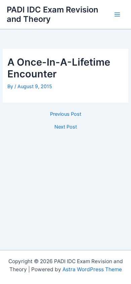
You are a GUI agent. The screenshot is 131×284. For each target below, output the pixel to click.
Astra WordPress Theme (92, 269)
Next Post (65, 127)
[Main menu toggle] (117, 14)
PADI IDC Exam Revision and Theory (52, 14)
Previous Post (65, 114)
